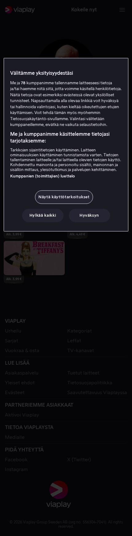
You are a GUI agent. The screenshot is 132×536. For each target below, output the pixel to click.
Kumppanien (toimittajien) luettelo (42, 176)
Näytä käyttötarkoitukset (64, 197)
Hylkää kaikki (42, 215)
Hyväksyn (89, 215)
